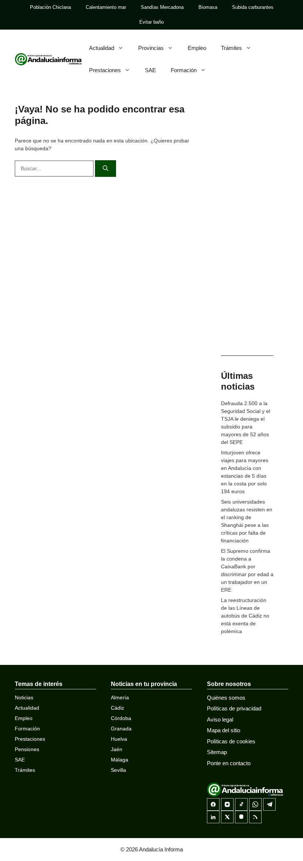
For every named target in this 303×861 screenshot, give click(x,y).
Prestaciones (105, 70)
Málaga (119, 760)
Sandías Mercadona (162, 7)
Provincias (151, 48)
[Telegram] (269, 804)
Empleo (197, 48)
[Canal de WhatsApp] (255, 804)
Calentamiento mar (106, 7)
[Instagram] (227, 804)
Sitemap (217, 752)
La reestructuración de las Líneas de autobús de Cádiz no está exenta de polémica (245, 615)
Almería (120, 697)
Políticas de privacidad (234, 708)
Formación (184, 70)
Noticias (24, 697)
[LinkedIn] (213, 817)
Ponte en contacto (229, 763)
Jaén (116, 749)
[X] (227, 817)
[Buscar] (105, 168)
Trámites (231, 48)
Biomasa (207, 7)
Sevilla (118, 770)
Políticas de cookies (231, 741)
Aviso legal (220, 719)
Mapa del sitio (223, 730)
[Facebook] (213, 804)
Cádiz (117, 708)
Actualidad (101, 48)
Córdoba (121, 718)
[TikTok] (241, 804)
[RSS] (255, 817)
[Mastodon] (241, 817)
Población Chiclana (50, 7)
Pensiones (27, 749)
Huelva (119, 739)
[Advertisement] (247, 229)
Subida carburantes (252, 7)
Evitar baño (151, 22)
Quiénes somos (226, 697)
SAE (150, 70)
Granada (121, 728)
